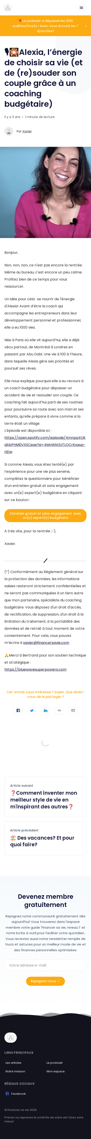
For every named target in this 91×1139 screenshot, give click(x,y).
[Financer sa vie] (7, 7)
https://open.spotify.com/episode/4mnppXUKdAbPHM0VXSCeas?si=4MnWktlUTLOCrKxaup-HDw (44, 444)
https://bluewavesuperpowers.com (35, 669)
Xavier (27, 131)
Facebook (18, 1094)
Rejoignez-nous (43, 981)
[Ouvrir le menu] (81, 7)
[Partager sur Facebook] (18, 710)
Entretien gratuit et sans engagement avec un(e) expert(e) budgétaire (45, 515)
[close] (85, 25)
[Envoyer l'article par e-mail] (73, 710)
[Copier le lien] (59, 710)
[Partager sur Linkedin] (45, 710)
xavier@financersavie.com (46, 642)
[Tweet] (31, 710)
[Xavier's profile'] (8, 131)
